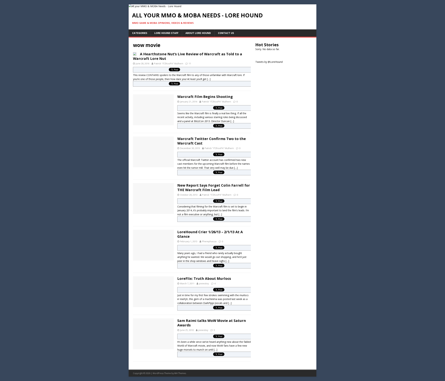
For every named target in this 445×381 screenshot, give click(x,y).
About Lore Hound (198, 33)
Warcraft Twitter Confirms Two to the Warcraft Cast (211, 141)
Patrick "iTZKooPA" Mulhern (168, 63)
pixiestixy (204, 283)
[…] (209, 79)
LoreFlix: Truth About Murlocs (204, 278)
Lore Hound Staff (166, 33)
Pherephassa (209, 241)
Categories (139, 33)
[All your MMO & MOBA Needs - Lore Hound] (155, 6)
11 (190, 63)
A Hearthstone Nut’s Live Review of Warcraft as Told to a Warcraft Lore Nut (187, 56)
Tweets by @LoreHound (269, 61)
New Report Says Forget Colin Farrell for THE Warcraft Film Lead (213, 187)
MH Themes (180, 373)
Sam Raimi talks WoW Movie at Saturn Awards (211, 322)
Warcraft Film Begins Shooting (205, 96)
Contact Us (226, 33)
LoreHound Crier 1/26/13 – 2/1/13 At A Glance (210, 234)
